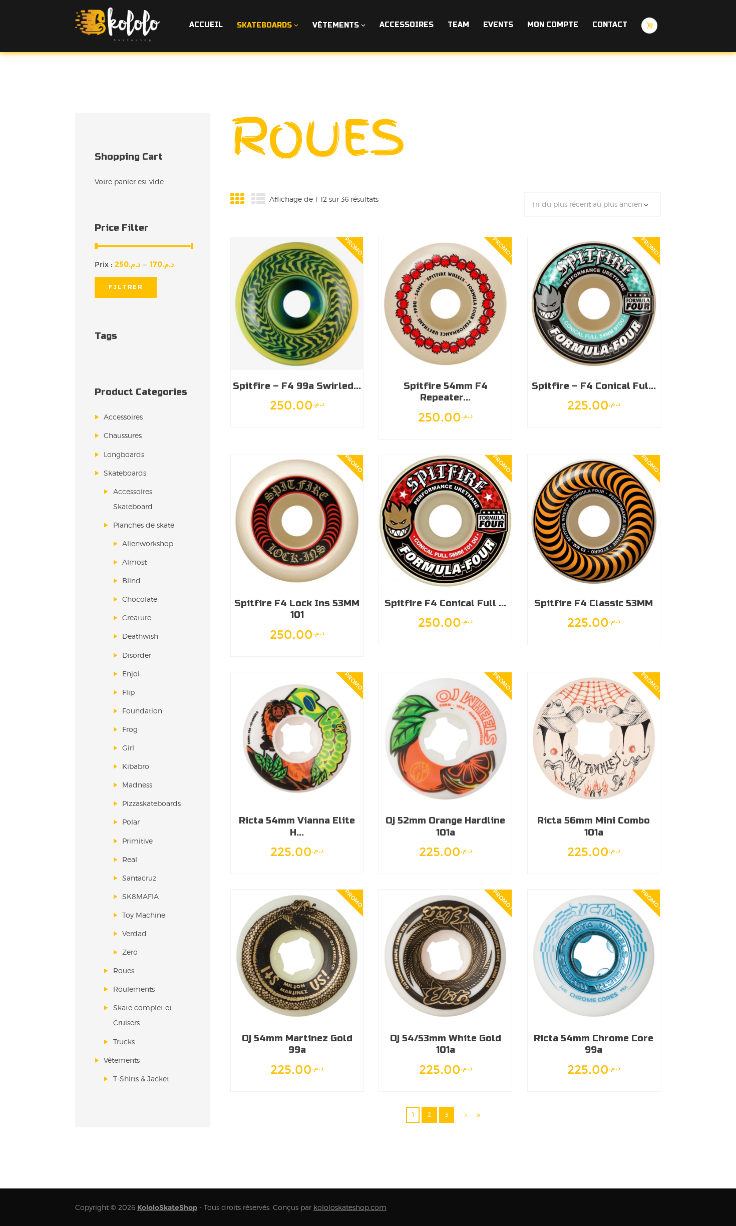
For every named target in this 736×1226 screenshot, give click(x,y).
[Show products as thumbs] (237, 199)
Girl (128, 747)
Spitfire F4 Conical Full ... (445, 603)
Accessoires (123, 417)
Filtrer (126, 287)
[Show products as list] (258, 199)
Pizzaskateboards (151, 803)
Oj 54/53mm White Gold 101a (445, 1044)
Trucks (124, 1041)
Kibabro (135, 766)
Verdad (134, 933)
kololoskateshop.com (350, 1207)
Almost (134, 562)
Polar (131, 822)
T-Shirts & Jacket (141, 1078)
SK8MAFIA (140, 896)
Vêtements (122, 1060)
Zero (130, 952)
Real (129, 859)
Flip (128, 692)
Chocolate (139, 599)
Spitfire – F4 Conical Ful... (594, 385)
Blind (131, 580)
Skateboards (125, 473)
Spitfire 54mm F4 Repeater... (446, 391)
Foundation (142, 710)
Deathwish (140, 636)
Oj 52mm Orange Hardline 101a (445, 826)
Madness (137, 784)
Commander (313, 303)
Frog (130, 729)
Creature (136, 617)
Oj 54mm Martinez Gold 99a (297, 1044)
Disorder (136, 655)
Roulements (134, 989)
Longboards (124, 454)
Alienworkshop (147, 543)
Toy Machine (143, 915)
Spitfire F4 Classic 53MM (593, 603)
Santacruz (139, 878)
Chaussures (123, 435)
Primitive (137, 841)
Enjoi (131, 673)
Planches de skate (143, 525)
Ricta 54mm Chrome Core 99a (593, 1044)
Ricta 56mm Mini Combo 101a (593, 826)
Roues (123, 970)
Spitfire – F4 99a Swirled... (297, 385)
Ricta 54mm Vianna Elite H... (297, 826)
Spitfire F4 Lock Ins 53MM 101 (296, 609)
